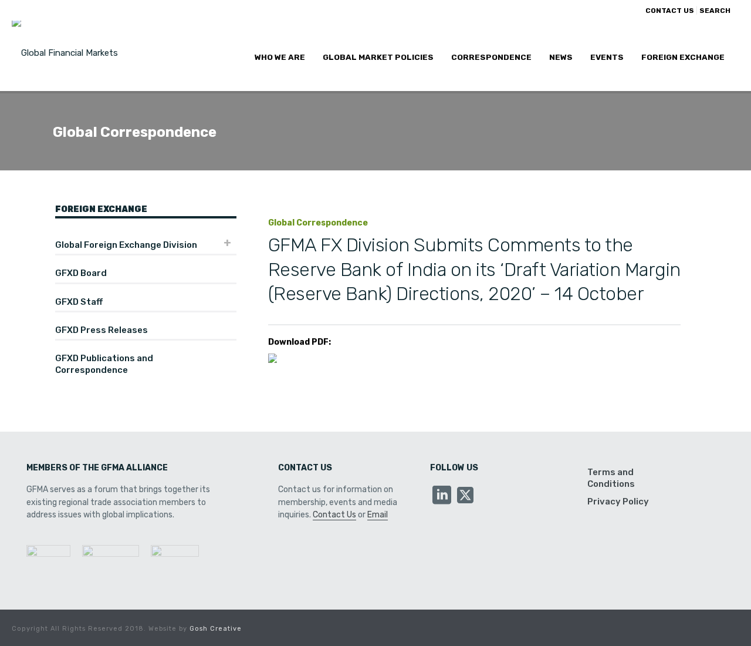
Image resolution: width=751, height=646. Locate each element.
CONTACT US (669, 10)
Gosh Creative (216, 628)
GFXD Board (81, 273)
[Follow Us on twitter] (465, 496)
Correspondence (491, 57)
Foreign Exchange (683, 57)
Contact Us (334, 515)
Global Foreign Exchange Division (126, 245)
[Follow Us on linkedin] (441, 496)
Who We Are (280, 57)
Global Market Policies (378, 57)
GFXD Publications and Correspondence (104, 364)
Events (607, 57)
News (561, 57)
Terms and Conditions (611, 478)
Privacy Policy (618, 501)
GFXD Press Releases (101, 330)
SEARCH (714, 10)
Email (377, 515)
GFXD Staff (79, 302)
